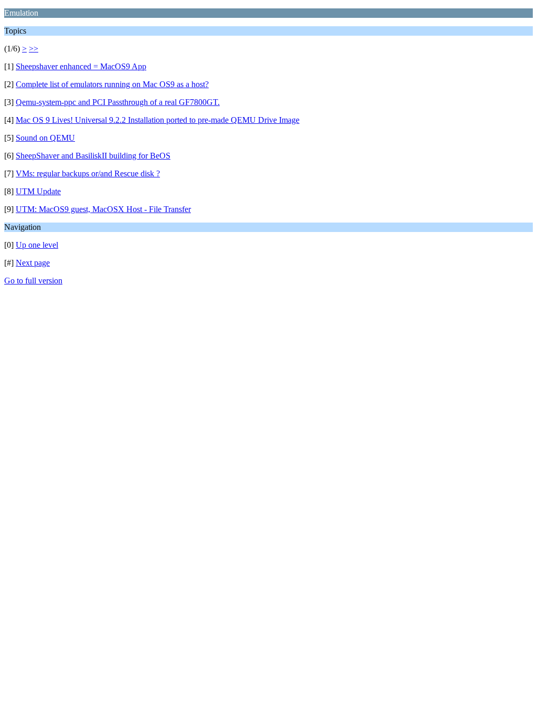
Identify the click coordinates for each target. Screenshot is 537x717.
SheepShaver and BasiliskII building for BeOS (93, 155)
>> (33, 48)
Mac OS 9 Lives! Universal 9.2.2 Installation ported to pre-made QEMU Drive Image (157, 119)
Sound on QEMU (45, 137)
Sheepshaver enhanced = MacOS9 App (81, 66)
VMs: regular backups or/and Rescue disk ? (88, 173)
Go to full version (33, 280)
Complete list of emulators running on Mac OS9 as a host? (112, 84)
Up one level (37, 244)
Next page (33, 262)
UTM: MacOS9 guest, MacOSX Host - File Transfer (103, 209)
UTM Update (38, 191)
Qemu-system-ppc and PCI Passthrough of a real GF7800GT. (118, 102)
